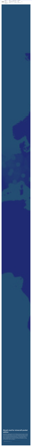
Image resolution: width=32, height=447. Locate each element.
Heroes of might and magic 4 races (16, 441)
